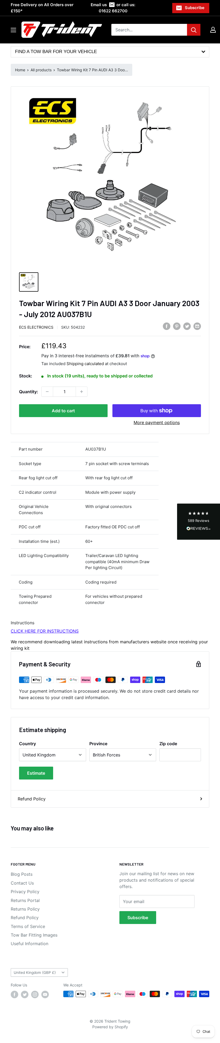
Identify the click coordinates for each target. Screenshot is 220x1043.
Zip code (168, 743)
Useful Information (29, 943)
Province (98, 743)
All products (41, 70)
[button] (198, 521)
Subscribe (194, 7)
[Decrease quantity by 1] (47, 391)
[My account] (213, 30)
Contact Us (22, 883)
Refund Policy (32, 798)
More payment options (157, 422)
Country (27, 743)
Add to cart (63, 410)
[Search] (193, 30)
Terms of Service (28, 926)
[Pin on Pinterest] (177, 326)
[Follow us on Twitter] (24, 994)
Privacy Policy (25, 891)
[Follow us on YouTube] (45, 994)
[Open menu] (13, 30)
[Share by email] (197, 326)
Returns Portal (25, 900)
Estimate (36, 773)
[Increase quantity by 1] (81, 391)
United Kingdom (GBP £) (35, 972)
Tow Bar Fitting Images (34, 935)
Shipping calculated (85, 363)
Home (20, 70)
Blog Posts (21, 874)
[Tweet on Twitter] (187, 326)
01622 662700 (113, 10)
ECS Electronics (36, 327)
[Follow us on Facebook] (14, 994)
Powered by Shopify (110, 1027)
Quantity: (28, 391)
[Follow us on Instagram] (35, 994)
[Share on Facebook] (166, 326)
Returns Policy (25, 909)
